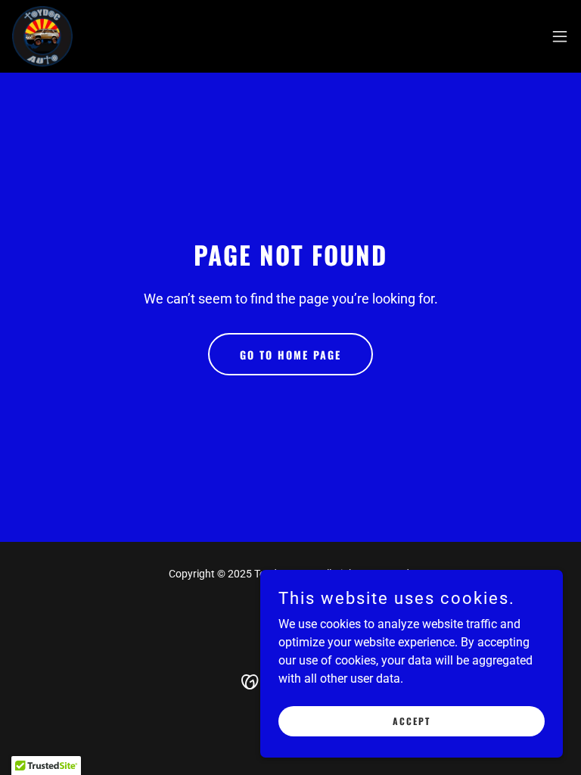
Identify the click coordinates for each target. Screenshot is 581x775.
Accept (411, 720)
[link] (42, 36)
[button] (560, 36)
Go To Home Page (290, 355)
